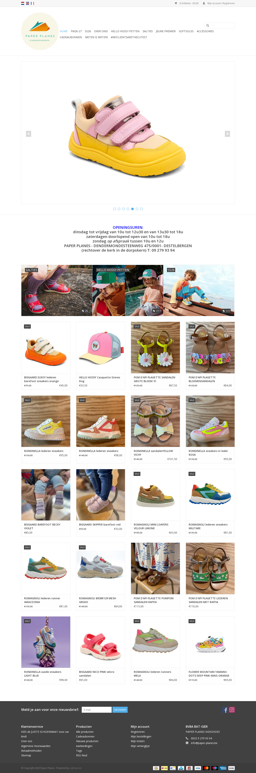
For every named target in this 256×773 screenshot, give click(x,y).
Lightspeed (75, 768)
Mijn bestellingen (141, 736)
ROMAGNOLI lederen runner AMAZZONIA (42, 600)
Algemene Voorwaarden (35, 746)
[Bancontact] (172, 767)
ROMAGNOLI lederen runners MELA (152, 673)
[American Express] (223, 767)
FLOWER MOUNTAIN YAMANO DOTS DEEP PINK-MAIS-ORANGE (209, 673)
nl (22, 3)
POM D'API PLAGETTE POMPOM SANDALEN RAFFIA (154, 600)
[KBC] (181, 767)
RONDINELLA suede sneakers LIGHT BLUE (42, 673)
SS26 (88, 31)
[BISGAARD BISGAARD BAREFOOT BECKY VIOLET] (45, 494)
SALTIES (148, 31)
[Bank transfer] (231, 767)
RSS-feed (81, 755)
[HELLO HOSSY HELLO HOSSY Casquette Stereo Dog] (100, 347)
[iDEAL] (164, 767)
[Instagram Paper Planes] (232, 710)
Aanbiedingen (84, 746)
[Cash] (156, 767)
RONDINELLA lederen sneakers (43, 451)
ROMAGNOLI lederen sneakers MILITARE (208, 526)
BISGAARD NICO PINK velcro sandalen (96, 673)
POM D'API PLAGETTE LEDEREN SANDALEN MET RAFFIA (208, 600)
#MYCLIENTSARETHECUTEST (129, 37)
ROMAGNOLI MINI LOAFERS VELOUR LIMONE (151, 526)
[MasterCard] (206, 767)
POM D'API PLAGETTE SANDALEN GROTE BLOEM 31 (154, 379)
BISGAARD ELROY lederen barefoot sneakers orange (41, 379)
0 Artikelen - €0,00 (189, 3)
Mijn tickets (138, 741)
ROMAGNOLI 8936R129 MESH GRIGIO (97, 600)
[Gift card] (189, 767)
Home (64, 31)
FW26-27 (76, 31)
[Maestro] (214, 767)
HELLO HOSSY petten (125, 31)
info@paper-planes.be (204, 743)
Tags (79, 750)
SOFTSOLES (186, 31)
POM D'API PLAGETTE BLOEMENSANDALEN (202, 379)
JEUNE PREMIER (166, 31)
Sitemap (26, 755)
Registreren (138, 731)
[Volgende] (227, 134)
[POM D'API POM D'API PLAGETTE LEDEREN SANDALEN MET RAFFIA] (210, 568)
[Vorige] (28, 134)
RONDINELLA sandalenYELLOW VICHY (153, 452)
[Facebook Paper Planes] (225, 710)
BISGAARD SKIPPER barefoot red (100, 524)
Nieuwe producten (87, 741)
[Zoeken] (207, 25)
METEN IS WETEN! (96, 37)
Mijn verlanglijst (140, 746)
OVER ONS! (101, 31)
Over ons (26, 741)
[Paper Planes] (40, 31)
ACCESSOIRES (205, 31)
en (27, 3)
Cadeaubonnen (71, 37)
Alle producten (85, 731)
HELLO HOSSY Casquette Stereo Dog (99, 379)
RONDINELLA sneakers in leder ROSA (208, 452)
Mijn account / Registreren (221, 3)
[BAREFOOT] (128, 125)
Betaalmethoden (31, 750)
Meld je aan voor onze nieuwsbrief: (50, 710)
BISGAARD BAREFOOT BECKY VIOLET (42, 526)
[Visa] (197, 767)
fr (32, 3)
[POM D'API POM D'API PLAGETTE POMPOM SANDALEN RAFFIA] (155, 568)
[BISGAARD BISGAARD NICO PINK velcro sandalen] (100, 642)
